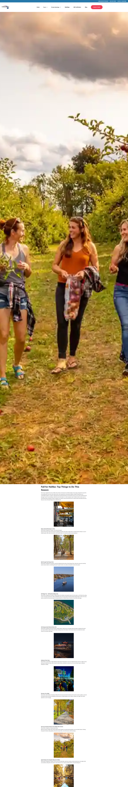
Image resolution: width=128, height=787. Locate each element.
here (80, 598)
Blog (86, 7)
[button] (45, 7)
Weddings (67, 7)
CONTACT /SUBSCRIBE (121, 1)
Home (38, 7)
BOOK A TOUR (96, 7)
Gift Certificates (77, 7)
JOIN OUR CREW (113, 1)
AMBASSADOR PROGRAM (103, 1)
